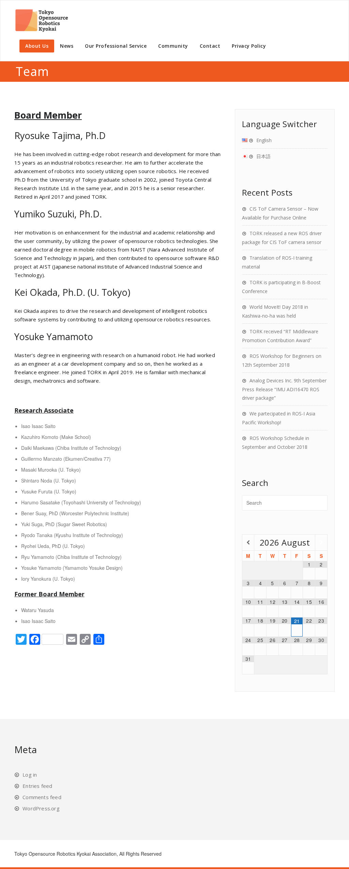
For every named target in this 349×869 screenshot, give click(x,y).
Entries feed (37, 785)
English (264, 140)
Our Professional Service (116, 46)
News (66, 46)
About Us (36, 46)
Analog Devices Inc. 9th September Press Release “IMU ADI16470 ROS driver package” (284, 389)
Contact (210, 46)
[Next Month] (321, 542)
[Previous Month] (248, 542)
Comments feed (41, 797)
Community (173, 46)
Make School (75, 436)
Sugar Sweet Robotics (81, 524)
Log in (29, 774)
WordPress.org (41, 808)
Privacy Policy (249, 46)
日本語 (263, 156)
